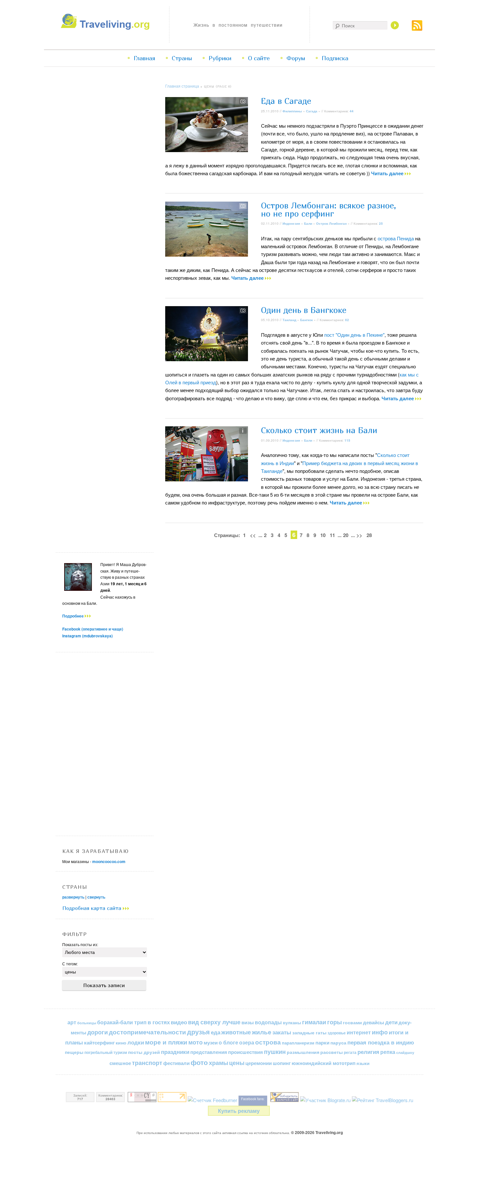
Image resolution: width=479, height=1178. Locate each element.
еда (215, 1032)
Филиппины (292, 111)
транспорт (147, 1062)
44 (352, 111)
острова (268, 1042)
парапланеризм (298, 1043)
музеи (211, 1042)
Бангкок (306, 320)
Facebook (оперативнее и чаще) (92, 629)
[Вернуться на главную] (106, 27)
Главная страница (182, 86)
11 (332, 535)
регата (350, 1052)
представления (208, 1052)
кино (121, 1042)
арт (71, 1022)
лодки (135, 1042)
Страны (182, 58)
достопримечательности (147, 1032)
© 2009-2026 (317, 1132)
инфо (380, 1032)
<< (253, 535)
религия (368, 1052)
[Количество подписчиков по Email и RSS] (212, 1100)
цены (236, 1062)
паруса (338, 1043)
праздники (175, 1052)
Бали (308, 223)
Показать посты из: (80, 944)
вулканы (292, 1022)
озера (246, 1042)
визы (247, 1022)
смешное (120, 1063)
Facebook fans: (253, 1099)
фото (199, 1062)
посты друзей (144, 1052)
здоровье (336, 1033)
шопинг (282, 1063)
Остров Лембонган (331, 223)
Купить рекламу (239, 1110)
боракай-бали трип (122, 1022)
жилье (261, 1032)
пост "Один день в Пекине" (354, 334)
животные (236, 1032)
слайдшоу (405, 1052)
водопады (268, 1022)
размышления (303, 1052)
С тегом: (70, 963)
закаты (281, 1032)
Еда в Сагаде (286, 101)
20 (345, 535)
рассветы (331, 1052)
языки (363, 1063)
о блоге (228, 1042)
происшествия (245, 1052)
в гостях (159, 1022)
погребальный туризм (105, 1052)
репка (387, 1052)
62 (347, 320)
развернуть (73, 897)
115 (347, 440)
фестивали (176, 1063)
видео (179, 1022)
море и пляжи (166, 1042)
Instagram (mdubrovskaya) (87, 636)
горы (334, 1021)
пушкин (275, 1051)
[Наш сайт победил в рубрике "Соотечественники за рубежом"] (284, 1100)
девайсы (373, 1022)
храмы (218, 1062)
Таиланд (289, 320)
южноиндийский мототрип (324, 1063)
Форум (295, 58)
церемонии (258, 1063)
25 (381, 223)
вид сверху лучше (214, 1022)
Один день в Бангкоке (303, 310)
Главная (144, 58)
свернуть (96, 897)
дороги (97, 1032)
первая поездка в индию (380, 1042)
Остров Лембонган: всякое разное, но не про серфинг (328, 210)
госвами (352, 1022)
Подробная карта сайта (92, 908)
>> (359, 535)
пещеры (74, 1052)
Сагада (311, 111)
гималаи (314, 1022)
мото (195, 1042)
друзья (198, 1031)
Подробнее (73, 616)
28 (369, 535)
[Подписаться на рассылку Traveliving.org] (417, 28)
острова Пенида (396, 238)
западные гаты (309, 1032)
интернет (359, 1032)
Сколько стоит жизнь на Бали (319, 430)
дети (391, 1022)
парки (322, 1042)
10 (323, 535)
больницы (86, 1023)
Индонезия (291, 223)
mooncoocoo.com (108, 861)
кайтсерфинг (99, 1042)
